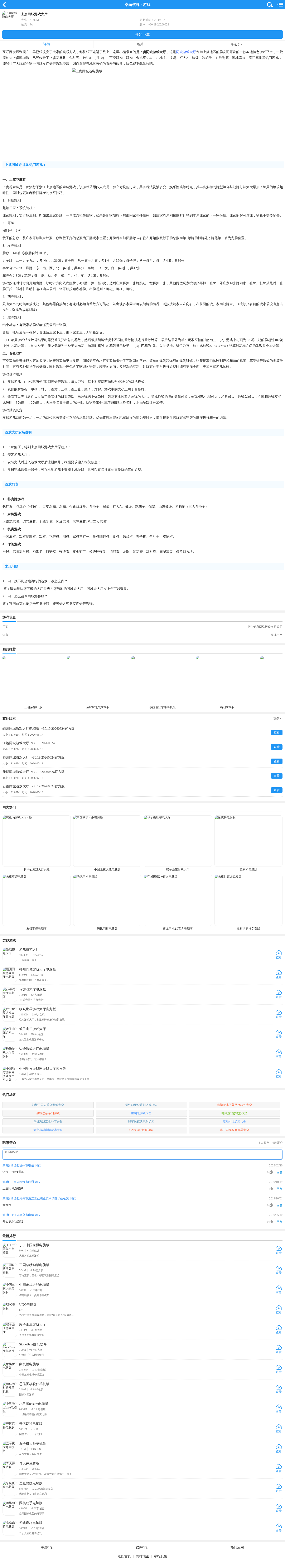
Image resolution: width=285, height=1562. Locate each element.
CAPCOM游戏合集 (141, 1130)
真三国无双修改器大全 (234, 1130)
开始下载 (142, 34)
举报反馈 (160, 1556)
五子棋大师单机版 (32, 1443)
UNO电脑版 (28, 1304)
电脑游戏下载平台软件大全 (234, 1104)
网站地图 (142, 1556)
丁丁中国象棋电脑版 (34, 1245)
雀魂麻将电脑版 (31, 1523)
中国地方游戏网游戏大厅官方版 (42, 1068)
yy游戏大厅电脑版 (32, 989)
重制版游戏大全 (141, 1113)
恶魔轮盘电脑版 (31, 1483)
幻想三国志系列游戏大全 (48, 1104)
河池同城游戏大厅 (29, 743)
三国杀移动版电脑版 (34, 1265)
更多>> (277, 718)
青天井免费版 (29, 1463)
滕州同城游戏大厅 (34, 757)
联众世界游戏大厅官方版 (37, 1009)
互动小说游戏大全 (234, 1121)
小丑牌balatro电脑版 (33, 1404)
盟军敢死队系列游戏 (141, 1121)
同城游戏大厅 (186, 52)
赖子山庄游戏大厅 (32, 1029)
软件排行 (142, 1547)
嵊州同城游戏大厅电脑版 (39, 728)
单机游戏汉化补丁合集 (48, 1121)
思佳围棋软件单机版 (34, 1384)
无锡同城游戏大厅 (34, 772)
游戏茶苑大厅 (29, 949)
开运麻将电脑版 (31, 1423)
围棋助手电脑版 (31, 1503)
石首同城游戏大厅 (34, 786)
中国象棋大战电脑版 (34, 1285)
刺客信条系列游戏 (48, 1113)
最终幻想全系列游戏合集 (141, 1104)
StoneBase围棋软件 (33, 1344)
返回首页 (124, 1556)
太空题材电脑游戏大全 (48, 1130)
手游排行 (47, 1547)
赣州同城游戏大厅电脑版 (37, 969)
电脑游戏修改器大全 (234, 1113)
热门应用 (237, 1547)
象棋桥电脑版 (29, 1364)
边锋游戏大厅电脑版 (34, 1049)
